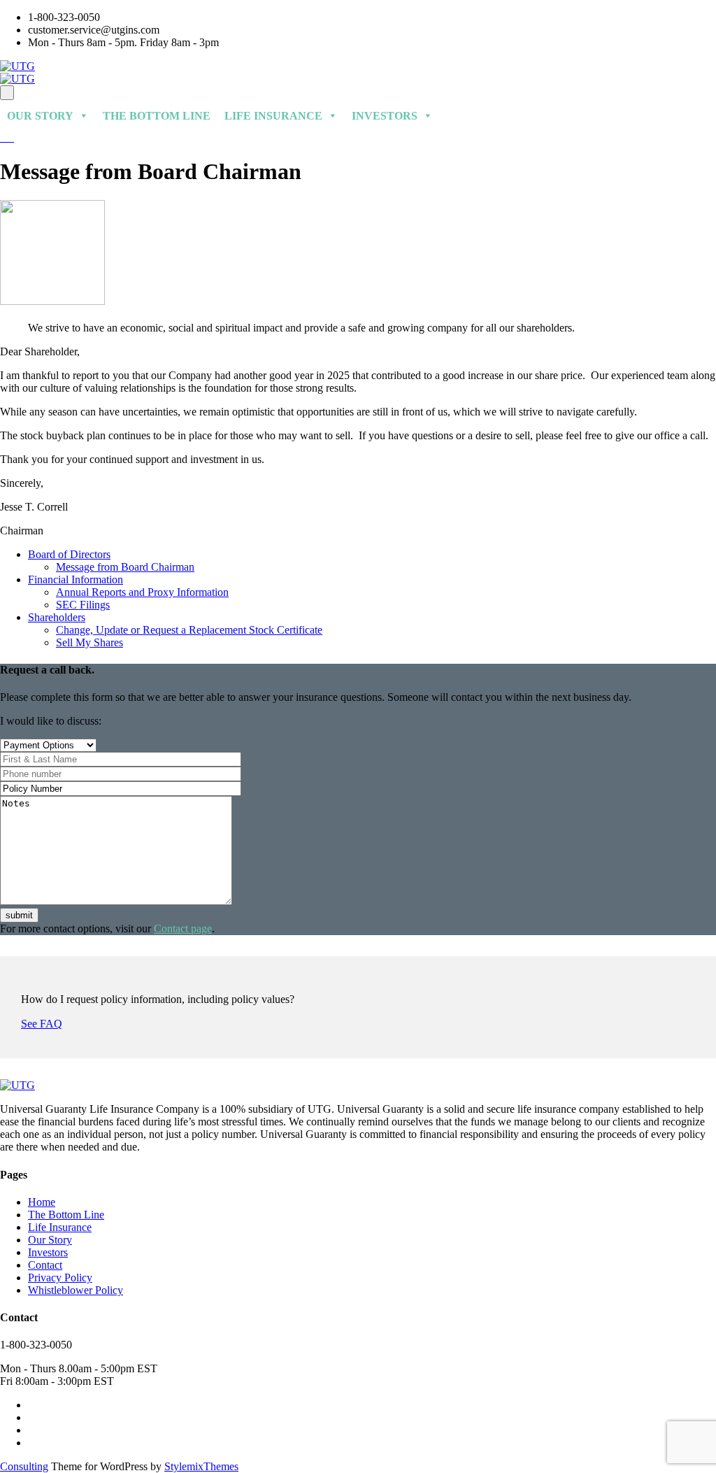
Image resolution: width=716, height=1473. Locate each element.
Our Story (40, 116)
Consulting (24, 1466)
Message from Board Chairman (125, 567)
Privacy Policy (60, 1277)
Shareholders (56, 617)
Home (41, 1202)
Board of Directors (69, 554)
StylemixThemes (201, 1466)
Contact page (183, 928)
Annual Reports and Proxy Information (142, 592)
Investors (384, 116)
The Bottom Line (156, 116)
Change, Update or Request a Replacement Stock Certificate (189, 630)
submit (19, 915)
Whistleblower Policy (75, 1290)
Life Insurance (273, 116)
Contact (45, 1265)
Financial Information (75, 579)
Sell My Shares (89, 642)
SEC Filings (83, 605)
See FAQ (41, 1024)
